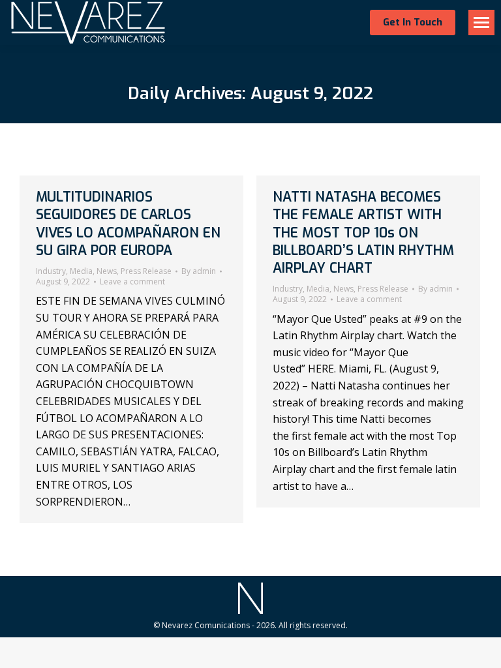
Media (81, 271)
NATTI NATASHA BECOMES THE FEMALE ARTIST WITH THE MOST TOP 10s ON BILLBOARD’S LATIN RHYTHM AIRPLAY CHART (363, 232)
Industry (51, 271)
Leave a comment (132, 282)
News (107, 271)
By (198, 271)
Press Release (146, 271)
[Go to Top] (481, 648)
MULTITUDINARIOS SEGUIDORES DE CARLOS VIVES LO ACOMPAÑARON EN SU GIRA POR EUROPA (128, 224)
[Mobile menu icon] (481, 22)
